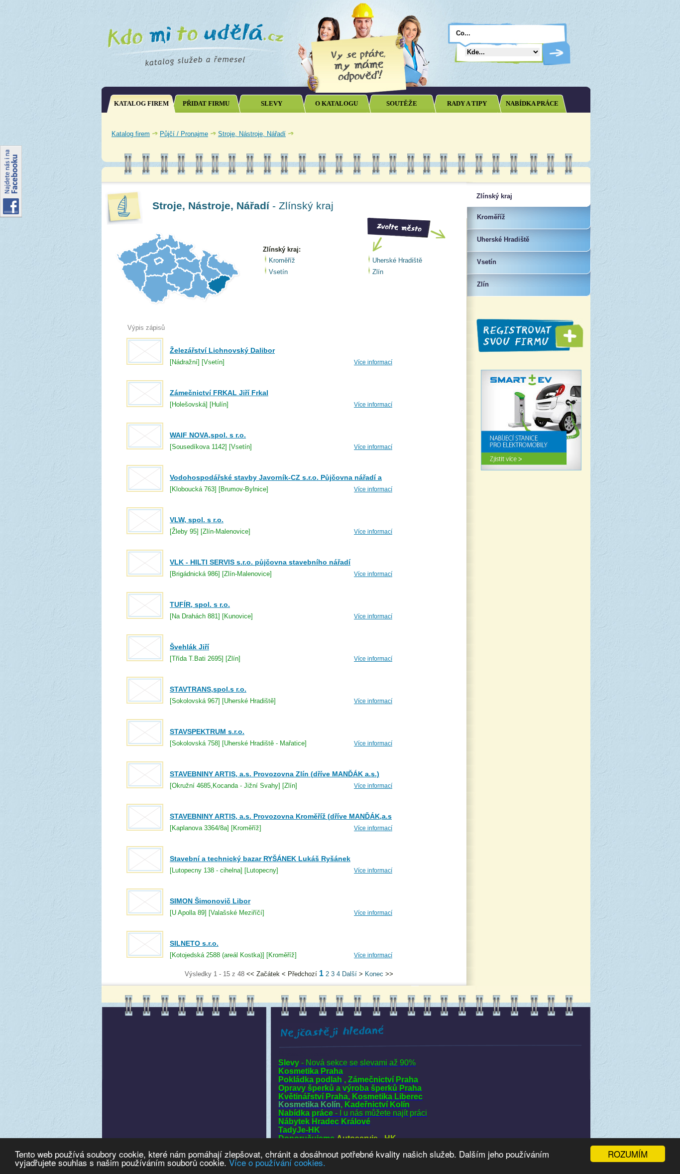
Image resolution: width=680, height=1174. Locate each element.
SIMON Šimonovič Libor (210, 901)
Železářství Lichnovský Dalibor (222, 350)
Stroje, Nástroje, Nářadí (252, 134)
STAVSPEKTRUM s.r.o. (207, 731)
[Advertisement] (469, 133)
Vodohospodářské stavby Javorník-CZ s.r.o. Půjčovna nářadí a (276, 477)
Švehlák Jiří (189, 647)
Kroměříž (282, 260)
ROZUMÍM (628, 1154)
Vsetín (278, 272)
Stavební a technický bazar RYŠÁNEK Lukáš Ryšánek (260, 859)
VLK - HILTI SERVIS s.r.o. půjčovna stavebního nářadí (260, 562)
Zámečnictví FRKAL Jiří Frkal (219, 393)
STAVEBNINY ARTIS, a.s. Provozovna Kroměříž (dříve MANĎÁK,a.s (281, 816)
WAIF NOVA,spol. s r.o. (208, 435)
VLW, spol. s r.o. (197, 520)
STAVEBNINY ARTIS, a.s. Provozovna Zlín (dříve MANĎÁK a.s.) (274, 774)
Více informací (373, 362)
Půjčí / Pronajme (184, 134)
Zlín (377, 272)
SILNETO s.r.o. (194, 943)
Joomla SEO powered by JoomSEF (135, 976)
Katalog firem (131, 134)
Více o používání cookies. (277, 1162)
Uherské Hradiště (397, 260)
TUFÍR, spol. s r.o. (200, 604)
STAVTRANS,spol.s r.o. (208, 689)
